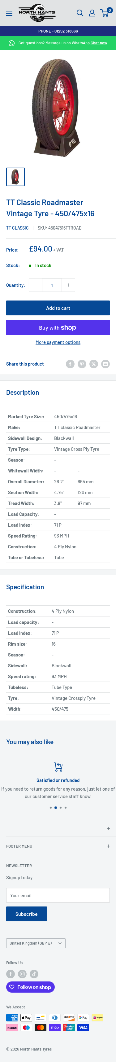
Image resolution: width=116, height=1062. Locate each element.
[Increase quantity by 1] (68, 285)
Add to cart (58, 308)
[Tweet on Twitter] (93, 363)
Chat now (99, 42)
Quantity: (15, 285)
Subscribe (26, 914)
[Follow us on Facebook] (10, 974)
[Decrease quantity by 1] (35, 285)
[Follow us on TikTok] (34, 974)
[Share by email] (105, 363)
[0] (105, 13)
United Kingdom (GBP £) (31, 943)
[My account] (92, 13)
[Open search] (80, 13)
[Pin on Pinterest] (82, 363)
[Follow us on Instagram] (22, 974)
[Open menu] (9, 13)
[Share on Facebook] (70, 363)
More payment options (58, 342)
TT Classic (17, 227)
